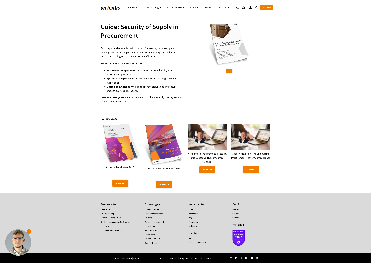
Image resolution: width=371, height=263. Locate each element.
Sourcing (148, 217)
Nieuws (235, 213)
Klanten (194, 7)
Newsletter (205, 258)
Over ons (236, 209)
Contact (239, 7)
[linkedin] (236, 258)
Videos (191, 209)
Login (136, 258)
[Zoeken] (256, 7)
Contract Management (154, 222)
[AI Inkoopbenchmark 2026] (120, 144)
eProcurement (151, 226)
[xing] (257, 258)
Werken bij (238, 224)
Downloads (193, 213)
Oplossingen (154, 7)
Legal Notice (172, 258)
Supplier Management (154, 213)
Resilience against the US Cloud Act (116, 222)
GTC (162, 258)
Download (120, 183)
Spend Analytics (152, 234)
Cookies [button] (195, 258)
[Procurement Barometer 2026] (163, 144)
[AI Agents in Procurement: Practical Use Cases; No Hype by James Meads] (207, 137)
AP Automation (151, 230)
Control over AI (107, 226)
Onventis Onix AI (152, 209)
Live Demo (266, 7)
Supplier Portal (151, 243)
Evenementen (195, 222)
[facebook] (231, 258)
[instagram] (246, 258)
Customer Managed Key (111, 217)
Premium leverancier (198, 242)
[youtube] (252, 258)
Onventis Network (152, 238)
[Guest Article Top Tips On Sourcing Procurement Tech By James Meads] (250, 137)
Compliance (184, 258)
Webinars (193, 226)
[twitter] (241, 258)
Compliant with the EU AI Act (113, 230)
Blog (190, 217)
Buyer (191, 238)
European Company (109, 213)
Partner (235, 217)
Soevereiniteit (133, 7)
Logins (250, 7)
